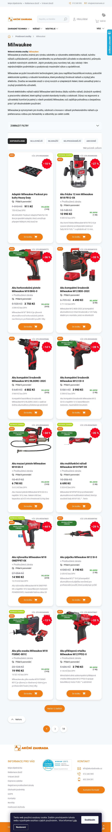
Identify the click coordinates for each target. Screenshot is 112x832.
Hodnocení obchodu (16, 807)
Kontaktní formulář (91, 790)
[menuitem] (19, 29)
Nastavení (21, 827)
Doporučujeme (17, 141)
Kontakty (12, 798)
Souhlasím (90, 820)
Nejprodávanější (72, 141)
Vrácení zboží (47, 3)
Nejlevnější (36, 141)
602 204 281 (88, 779)
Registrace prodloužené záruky (21, 785)
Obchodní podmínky (16, 789)
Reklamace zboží (32, 3)
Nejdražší (53, 141)
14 (63, 729)
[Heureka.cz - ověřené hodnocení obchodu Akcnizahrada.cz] (57, 765)
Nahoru (18, 719)
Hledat (65, 19)
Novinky (11, 803)
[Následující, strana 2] (55, 728)
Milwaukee (34, 52)
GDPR (10, 794)
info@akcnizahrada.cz (92, 768)
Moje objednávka (15, 3)
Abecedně (91, 141)
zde (75, 820)
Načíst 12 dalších (54, 708)
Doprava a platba (15, 781)
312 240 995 (88, 774)
